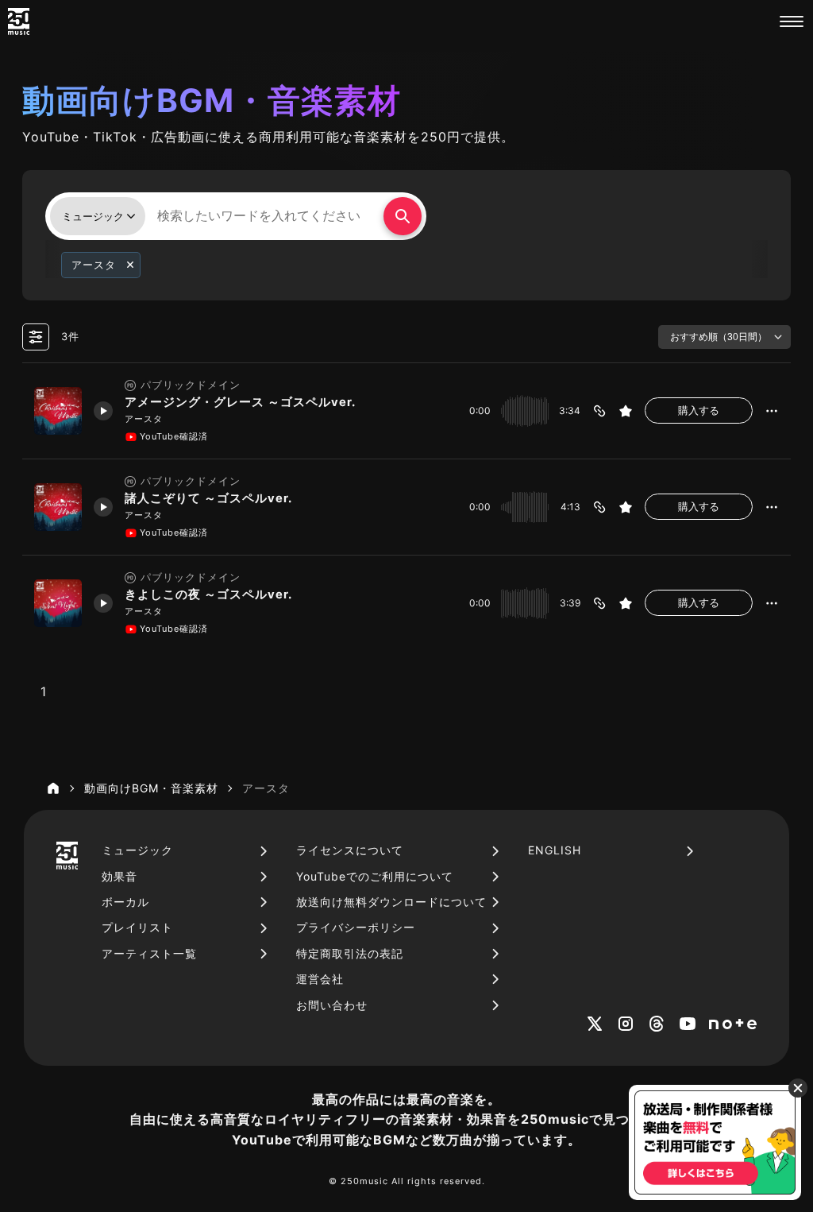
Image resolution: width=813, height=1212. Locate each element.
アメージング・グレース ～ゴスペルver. (240, 402)
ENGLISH (554, 850)
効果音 (119, 876)
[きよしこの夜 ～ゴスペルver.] (58, 603)
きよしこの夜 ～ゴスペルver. (208, 594)
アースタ (144, 418)
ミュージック (137, 850)
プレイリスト (137, 927)
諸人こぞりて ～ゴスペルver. (208, 498)
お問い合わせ (332, 1005)
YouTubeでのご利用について (374, 876)
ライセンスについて (349, 850)
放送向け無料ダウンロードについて (391, 901)
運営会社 (320, 978)
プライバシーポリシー (355, 927)
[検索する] (402, 216)
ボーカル (125, 901)
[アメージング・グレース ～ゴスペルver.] (58, 411)
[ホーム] (53, 788)
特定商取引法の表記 (349, 953)
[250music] (18, 21)
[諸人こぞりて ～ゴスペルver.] (58, 507)
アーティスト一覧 (149, 953)
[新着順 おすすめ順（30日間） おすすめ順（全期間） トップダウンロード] (724, 337)
